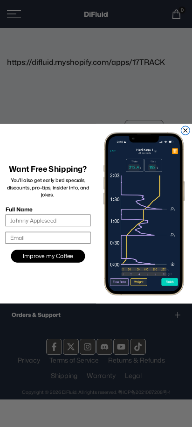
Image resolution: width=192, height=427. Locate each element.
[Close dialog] (185, 130)
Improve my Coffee (48, 256)
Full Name (19, 208)
